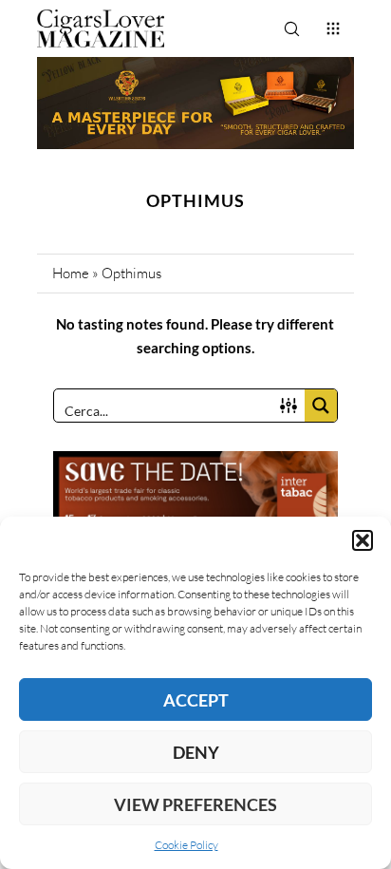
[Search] (291, 28)
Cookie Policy (186, 845)
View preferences (195, 804)
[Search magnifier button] (321, 405)
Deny (196, 752)
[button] (362, 540)
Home (70, 273)
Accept (196, 700)
